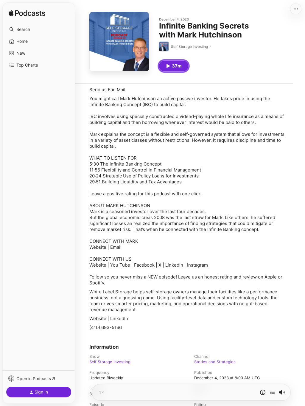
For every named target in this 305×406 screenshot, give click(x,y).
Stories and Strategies (215, 361)
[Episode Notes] (262, 392)
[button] (39, 29)
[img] (27, 13)
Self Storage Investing (109, 361)
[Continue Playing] (272, 392)
